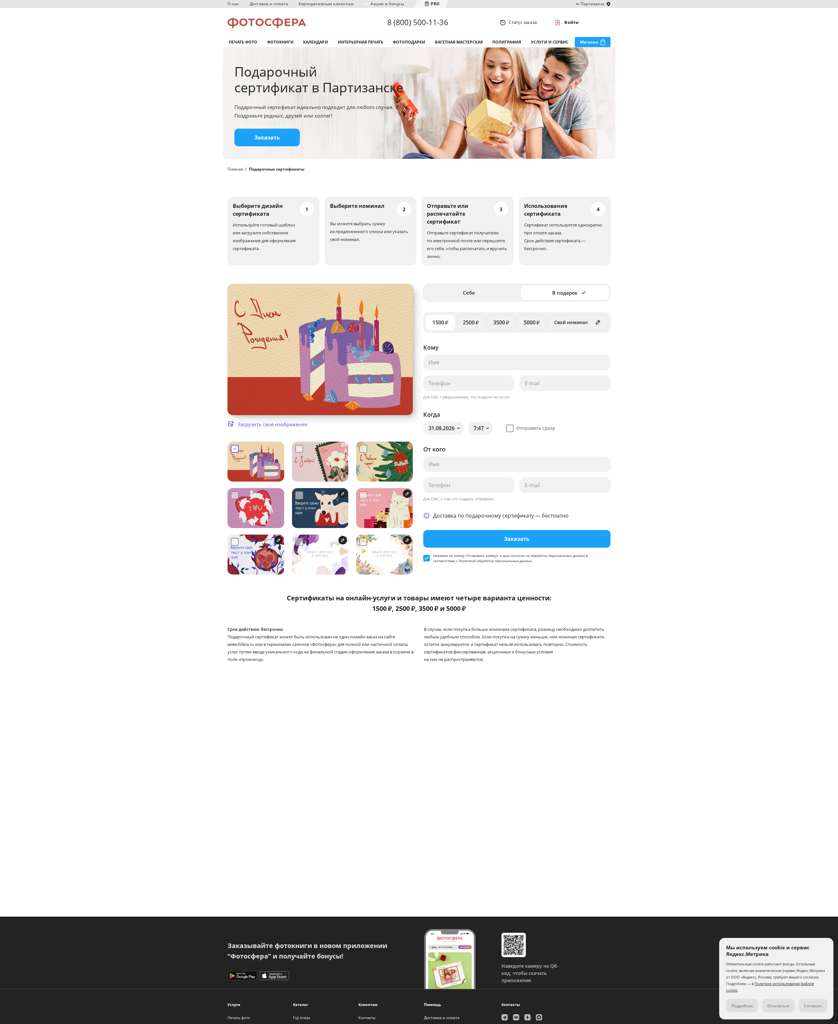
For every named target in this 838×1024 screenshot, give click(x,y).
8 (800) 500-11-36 (417, 22)
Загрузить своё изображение (272, 424)
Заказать (267, 137)
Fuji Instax (301, 1017)
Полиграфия (506, 42)
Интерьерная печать (360, 42)
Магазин (589, 42)
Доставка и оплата (269, 4)
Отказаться (778, 1006)
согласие (517, 555)
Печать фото (243, 42)
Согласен (813, 1006)
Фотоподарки (409, 42)
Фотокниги (280, 42)
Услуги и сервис (550, 42)
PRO (435, 4)
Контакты (366, 1017)
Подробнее (742, 1006)
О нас (233, 4)
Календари (315, 42)
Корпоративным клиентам (326, 4)
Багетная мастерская (459, 42)
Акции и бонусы (387, 4)
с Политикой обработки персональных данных (494, 560)
